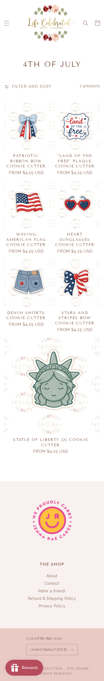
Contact (52, 583)
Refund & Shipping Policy (52, 598)
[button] (7, 23)
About (52, 576)
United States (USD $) (48, 649)
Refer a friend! (52, 591)
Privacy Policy (52, 606)
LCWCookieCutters (44, 668)
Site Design (78, 668)
